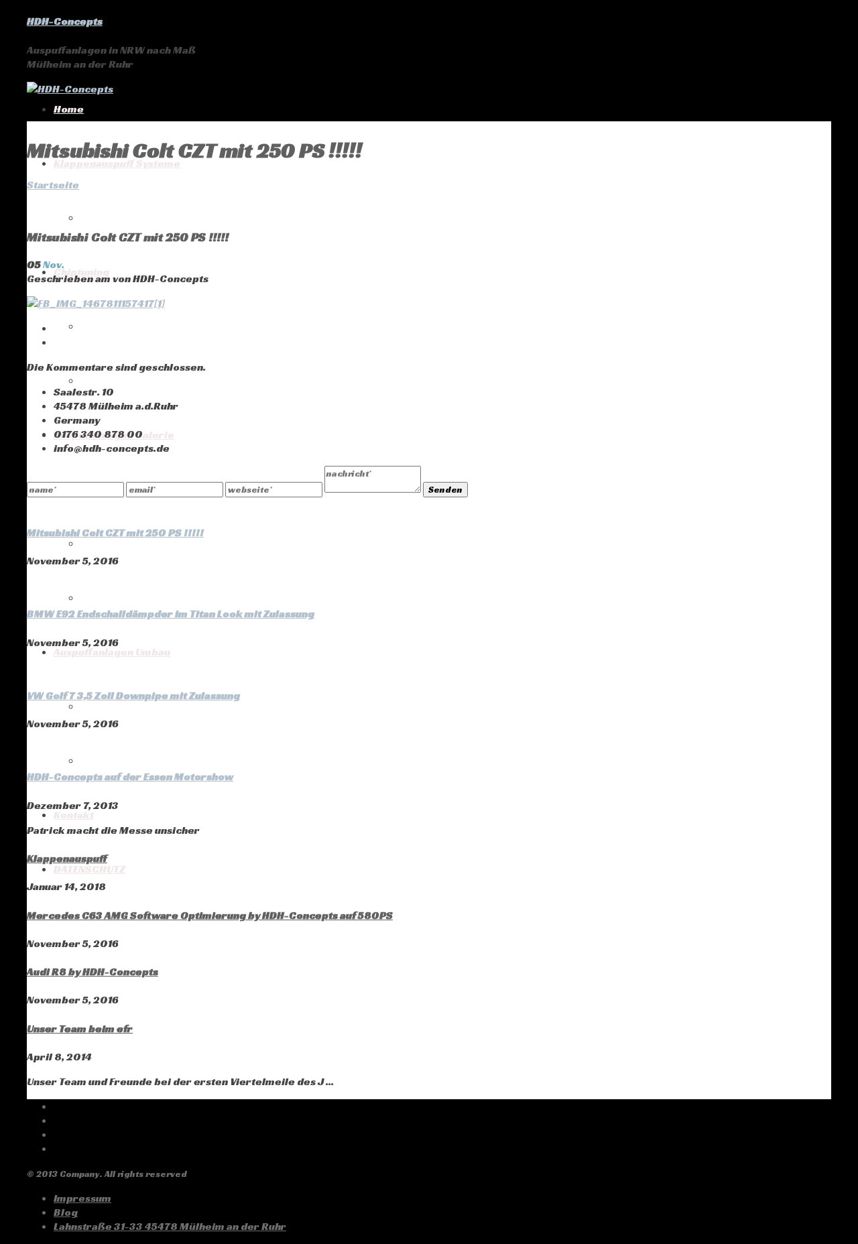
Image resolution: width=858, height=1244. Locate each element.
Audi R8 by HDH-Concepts (92, 972)
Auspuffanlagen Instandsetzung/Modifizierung (198, 706)
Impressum (82, 1198)
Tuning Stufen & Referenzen (151, 380)
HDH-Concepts (65, 21)
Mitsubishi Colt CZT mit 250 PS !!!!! (115, 532)
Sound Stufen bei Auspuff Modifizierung (181, 760)
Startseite (53, 185)
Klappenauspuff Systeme (117, 163)
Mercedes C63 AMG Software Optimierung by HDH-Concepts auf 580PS (210, 915)
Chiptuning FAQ (119, 326)
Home (69, 109)
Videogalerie (114, 597)
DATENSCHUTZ (89, 869)
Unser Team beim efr (80, 1028)
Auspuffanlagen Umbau (112, 652)
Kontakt (74, 815)
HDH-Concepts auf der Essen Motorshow (130, 776)
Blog (66, 1212)
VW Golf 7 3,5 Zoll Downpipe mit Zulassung (133, 695)
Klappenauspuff (67, 858)
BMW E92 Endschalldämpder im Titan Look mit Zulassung (170, 614)
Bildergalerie (115, 543)
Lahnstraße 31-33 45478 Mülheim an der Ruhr (170, 1226)
